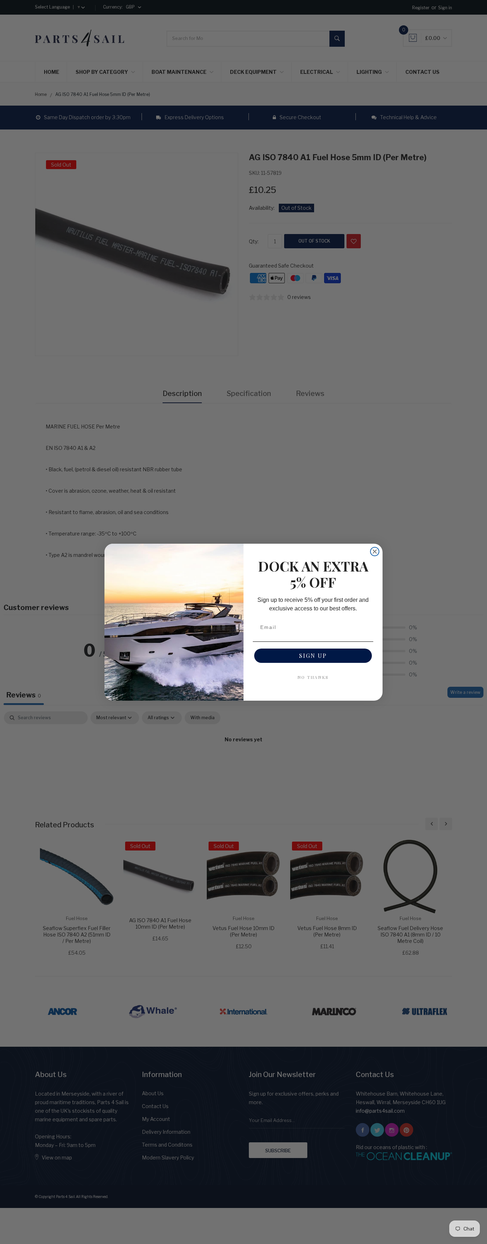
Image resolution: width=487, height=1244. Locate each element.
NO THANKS (313, 677)
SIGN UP (313, 655)
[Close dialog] (374, 551)
